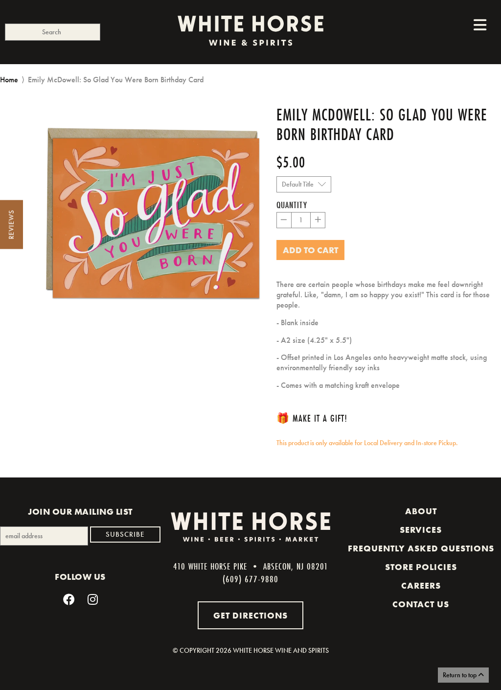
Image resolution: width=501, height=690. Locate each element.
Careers (421, 585)
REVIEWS (11, 224)
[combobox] (52, 32)
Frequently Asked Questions (421, 548)
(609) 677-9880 (250, 578)
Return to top (460, 674)
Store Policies (421, 567)
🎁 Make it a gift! (311, 418)
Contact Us (420, 604)
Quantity (291, 204)
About (421, 511)
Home (9, 79)
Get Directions (250, 615)
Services (421, 529)
